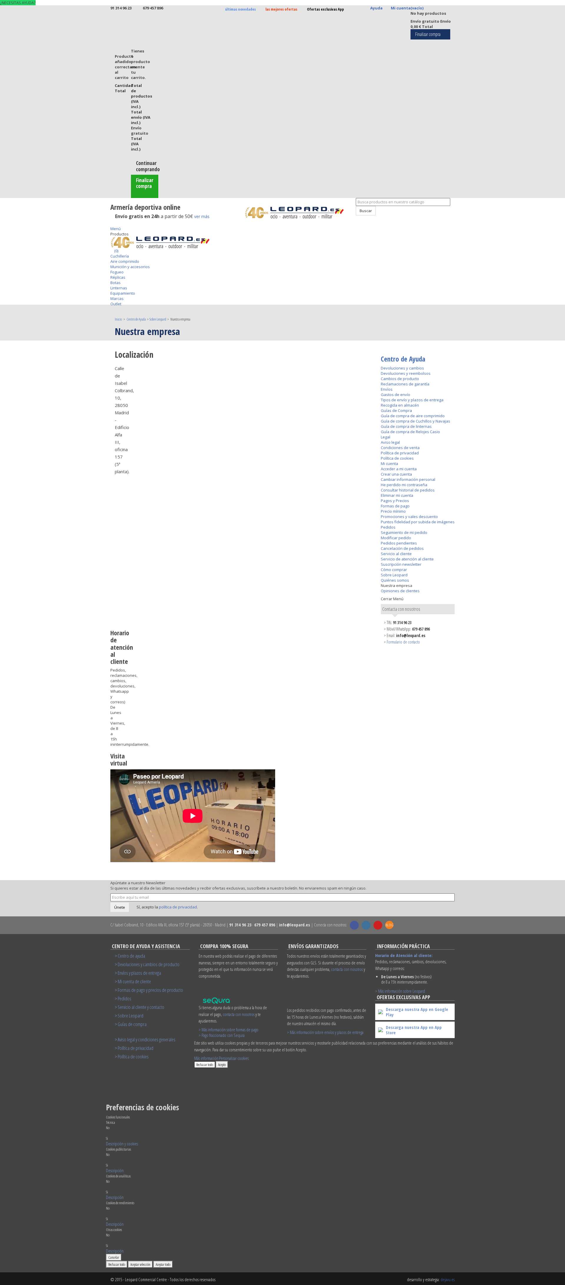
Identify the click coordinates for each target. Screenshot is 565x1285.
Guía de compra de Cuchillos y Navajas (415, 421)
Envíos (387, 389)
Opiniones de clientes (400, 590)
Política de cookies (397, 458)
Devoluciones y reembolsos (406, 373)
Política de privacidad (400, 453)
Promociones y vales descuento (409, 516)
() (115, 250)
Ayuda (376, 8)
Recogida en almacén (400, 405)
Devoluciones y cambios (402, 368)
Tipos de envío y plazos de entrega (412, 400)
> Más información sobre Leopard (400, 991)
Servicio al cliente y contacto (141, 1007)
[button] (122, 1144)
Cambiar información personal (408, 479)
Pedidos (388, 527)
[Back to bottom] (111, 223)
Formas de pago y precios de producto (150, 990)
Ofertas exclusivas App (325, 9)
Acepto (222, 1064)
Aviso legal (390, 442)
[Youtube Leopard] (377, 925)
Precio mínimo (393, 511)
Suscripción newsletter (401, 564)
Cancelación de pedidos (402, 548)
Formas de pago (395, 506)
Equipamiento (122, 293)
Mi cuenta (389, 463)
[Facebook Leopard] (354, 925)
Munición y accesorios (130, 266)
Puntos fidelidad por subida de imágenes (418, 521)
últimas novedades (240, 9)
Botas (115, 282)
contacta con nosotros (239, 1014)
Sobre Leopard (394, 575)
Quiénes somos (395, 580)
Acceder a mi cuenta (399, 468)
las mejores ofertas (281, 9)
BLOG (389, 925)
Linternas (118, 288)
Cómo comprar (394, 569)
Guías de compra (132, 1024)
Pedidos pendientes (399, 543)
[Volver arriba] (352, 218)
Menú (115, 228)
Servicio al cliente (396, 553)
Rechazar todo (204, 1064)
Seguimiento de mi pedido (404, 532)
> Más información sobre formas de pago (228, 1029)
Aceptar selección (140, 1264)
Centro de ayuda (131, 956)
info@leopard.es (410, 635)
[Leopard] (298, 212)
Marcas (117, 298)
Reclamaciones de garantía (405, 384)
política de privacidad (178, 907)
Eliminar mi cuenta (397, 495)
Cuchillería (119, 256)
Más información (206, 1058)
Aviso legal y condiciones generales (146, 1039)
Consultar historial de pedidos (408, 490)
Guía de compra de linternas (406, 426)
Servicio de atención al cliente (407, 559)
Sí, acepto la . (167, 907)
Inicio (118, 319)
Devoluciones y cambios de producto (149, 964)
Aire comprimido (124, 261)
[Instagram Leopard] (366, 925)
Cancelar (113, 1257)
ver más (202, 216)
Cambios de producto (400, 378)
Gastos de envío (395, 394)
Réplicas (117, 277)
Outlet (115, 303)
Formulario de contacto (403, 642)
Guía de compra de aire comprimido (413, 415)
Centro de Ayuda (403, 359)
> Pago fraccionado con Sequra (222, 1035)
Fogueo (117, 272)
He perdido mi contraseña (404, 484)
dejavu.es (448, 1279)
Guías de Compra (396, 410)
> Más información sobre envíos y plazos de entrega (325, 1032)
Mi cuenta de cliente (134, 981)
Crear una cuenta (396, 474)
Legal (385, 437)
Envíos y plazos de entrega (139, 973)
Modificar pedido (396, 537)
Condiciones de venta (400, 447)
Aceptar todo (163, 1264)
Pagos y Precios (395, 500)
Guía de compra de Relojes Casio (410, 431)
